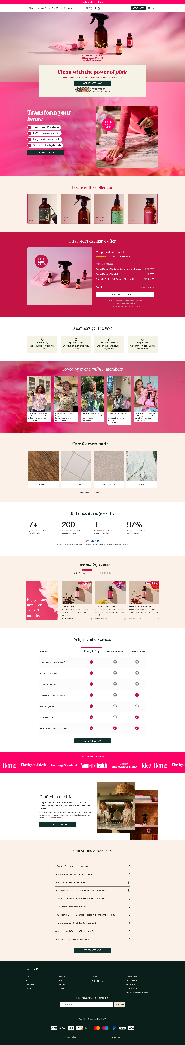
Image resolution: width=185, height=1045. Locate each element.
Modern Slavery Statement (138, 992)
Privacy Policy (70, 1037)
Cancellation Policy (134, 988)
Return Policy (132, 984)
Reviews (62, 984)
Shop (31, 8)
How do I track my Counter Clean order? (72, 939)
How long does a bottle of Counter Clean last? (75, 923)
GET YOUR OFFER (46, 153)
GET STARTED (138, 8)
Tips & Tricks (57, 8)
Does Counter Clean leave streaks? (70, 907)
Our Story (68, 8)
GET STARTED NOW (92, 83)
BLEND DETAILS (67, 619)
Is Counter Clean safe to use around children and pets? (79, 899)
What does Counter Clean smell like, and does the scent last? (82, 890)
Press (61, 988)
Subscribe (120, 1004)
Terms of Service (113, 1037)
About (62, 980)
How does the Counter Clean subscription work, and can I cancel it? (85, 915)
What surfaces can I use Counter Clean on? (74, 874)
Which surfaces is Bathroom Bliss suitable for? (75, 931)
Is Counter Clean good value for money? (73, 866)
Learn (28, 988)
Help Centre (131, 980)
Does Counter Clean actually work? (70, 882)
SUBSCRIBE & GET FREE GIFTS (125, 294)
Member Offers (44, 8)
